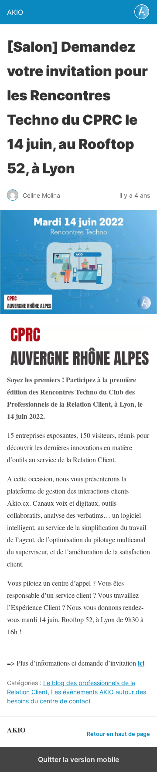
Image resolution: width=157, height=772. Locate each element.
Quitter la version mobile (78, 759)
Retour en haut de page (118, 734)
